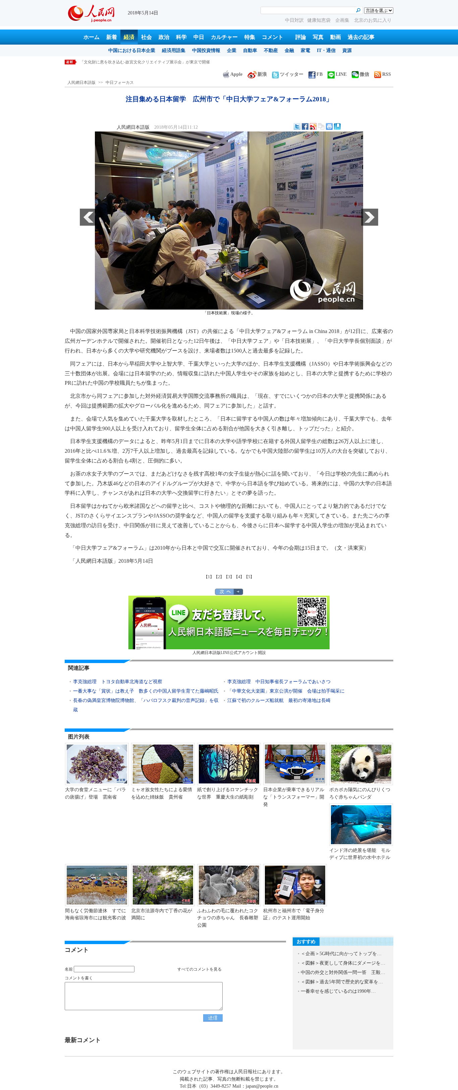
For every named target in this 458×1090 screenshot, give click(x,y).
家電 (305, 50)
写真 (318, 37)
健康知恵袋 (319, 20)
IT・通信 (326, 50)
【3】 (229, 577)
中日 (198, 37)
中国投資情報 (206, 50)
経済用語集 (173, 50)
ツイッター (291, 74)
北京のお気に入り (373, 20)
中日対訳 (294, 20)
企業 (231, 50)
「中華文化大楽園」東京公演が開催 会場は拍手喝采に (286, 691)
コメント (272, 37)
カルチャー (224, 37)
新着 (111, 37)
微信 (364, 74)
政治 (164, 37)
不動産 (271, 50)
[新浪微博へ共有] (313, 126)
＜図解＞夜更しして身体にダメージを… (343, 963)
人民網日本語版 (81, 82)
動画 (335, 37)
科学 (181, 37)
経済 (129, 37)
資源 (347, 50)
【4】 (239, 577)
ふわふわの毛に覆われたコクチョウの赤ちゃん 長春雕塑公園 (227, 918)
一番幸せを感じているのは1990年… (338, 991)
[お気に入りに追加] (337, 126)
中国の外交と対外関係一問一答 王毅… (343, 972)
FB (320, 74)
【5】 (249, 577)
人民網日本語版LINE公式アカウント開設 (229, 652)
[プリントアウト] (329, 126)
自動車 (250, 50)
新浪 (262, 74)
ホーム (91, 37)
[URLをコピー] (321, 126)
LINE (341, 74)
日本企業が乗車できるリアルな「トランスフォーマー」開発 (293, 797)
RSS (386, 74)
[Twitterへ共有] (297, 126)
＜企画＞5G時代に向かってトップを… (341, 953)
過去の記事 (361, 37)
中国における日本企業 (131, 50)
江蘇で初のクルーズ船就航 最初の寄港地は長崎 (279, 700)
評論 (300, 37)
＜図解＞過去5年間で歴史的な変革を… (342, 981)
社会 (146, 37)
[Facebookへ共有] (305, 126)
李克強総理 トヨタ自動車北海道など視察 (117, 681)
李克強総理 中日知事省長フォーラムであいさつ (279, 681)
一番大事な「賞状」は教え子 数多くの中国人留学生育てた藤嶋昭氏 (146, 691)
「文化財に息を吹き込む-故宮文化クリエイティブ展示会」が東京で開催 (145, 62)
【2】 (219, 577)
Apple (236, 74)
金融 (289, 50)
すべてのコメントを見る (199, 969)
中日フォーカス (120, 82)
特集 (249, 37)
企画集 (343, 20)
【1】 (209, 577)
